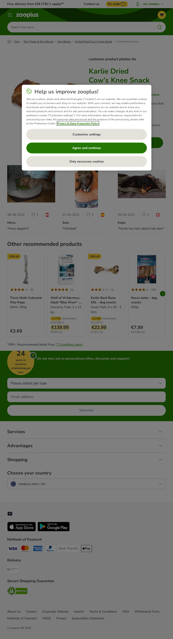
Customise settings (87, 134)
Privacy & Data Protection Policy (78, 123)
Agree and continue (86, 148)
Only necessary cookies (86, 161)
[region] (86, 127)
